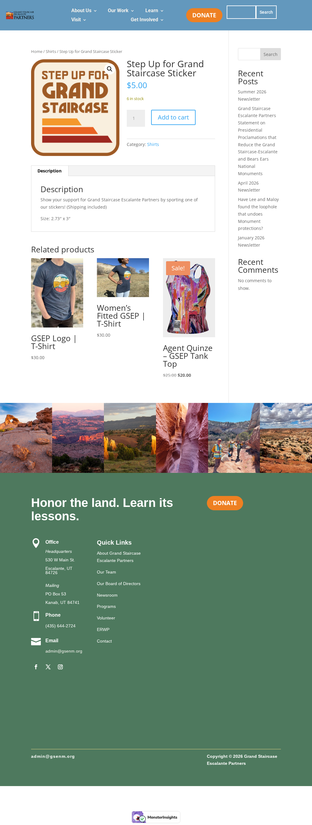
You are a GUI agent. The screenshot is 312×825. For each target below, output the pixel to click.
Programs (106, 606)
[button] (109, 69)
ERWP (103, 629)
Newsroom (107, 595)
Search (271, 54)
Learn (151, 11)
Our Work (118, 11)
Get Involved (144, 20)
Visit (76, 20)
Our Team (106, 572)
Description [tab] (49, 171)
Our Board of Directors (118, 583)
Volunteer (106, 617)
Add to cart (173, 117)
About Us (81, 11)
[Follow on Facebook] (36, 667)
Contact (104, 641)
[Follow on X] (48, 667)
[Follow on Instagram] (60, 667)
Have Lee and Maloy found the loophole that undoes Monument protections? (258, 213)
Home (36, 51)
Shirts (51, 51)
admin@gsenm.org (63, 651)
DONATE (204, 15)
